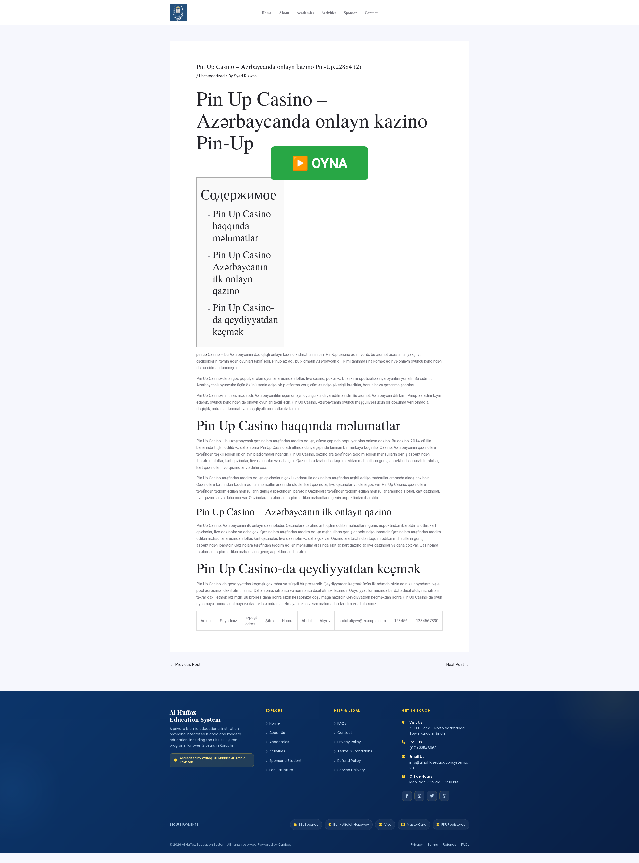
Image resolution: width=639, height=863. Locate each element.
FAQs (341, 723)
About (284, 12)
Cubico (284, 844)
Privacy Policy (349, 741)
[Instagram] (419, 796)
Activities (328, 12)
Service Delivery (351, 769)
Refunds (449, 844)
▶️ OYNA (319, 163)
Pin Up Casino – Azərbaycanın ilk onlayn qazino (245, 272)
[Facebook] (407, 796)
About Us (277, 732)
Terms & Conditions (354, 751)
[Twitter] (432, 796)
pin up (201, 354)
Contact (371, 12)
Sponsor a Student (285, 760)
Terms (433, 844)
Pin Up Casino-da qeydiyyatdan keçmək (245, 319)
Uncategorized (212, 76)
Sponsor (350, 12)
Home (267, 12)
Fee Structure (281, 769)
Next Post (457, 664)
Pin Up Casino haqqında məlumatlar (242, 225)
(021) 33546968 (423, 747)
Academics (305, 12)
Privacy (417, 844)
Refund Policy (349, 760)
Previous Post (185, 664)
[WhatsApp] (444, 796)
